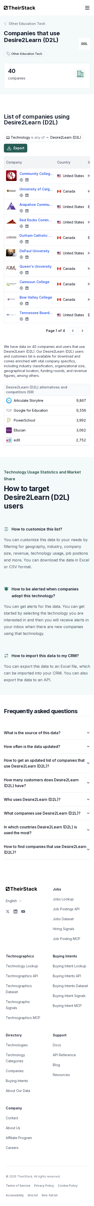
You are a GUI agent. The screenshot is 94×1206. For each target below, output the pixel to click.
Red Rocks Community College (36, 220)
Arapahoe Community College (36, 204)
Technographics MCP (23, 1018)
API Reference (64, 1055)
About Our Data (18, 1091)
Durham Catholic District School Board (36, 235)
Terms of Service (18, 1185)
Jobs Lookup (63, 899)
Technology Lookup (22, 966)
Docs (57, 1045)
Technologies (17, 1045)
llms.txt (33, 1195)
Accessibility (15, 1195)
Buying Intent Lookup (69, 966)
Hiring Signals (63, 929)
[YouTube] (23, 911)
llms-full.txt (50, 1195)
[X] (8, 911)
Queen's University (36, 266)
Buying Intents (17, 1081)
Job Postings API (66, 909)
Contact (12, 1118)
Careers (12, 1148)
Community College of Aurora (36, 174)
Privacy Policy (44, 1185)
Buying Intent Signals (69, 996)
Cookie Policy (68, 1185)
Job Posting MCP (66, 939)
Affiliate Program (19, 1138)
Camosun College (34, 282)
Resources (61, 1075)
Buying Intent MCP (67, 1006)
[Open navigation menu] (87, 8)
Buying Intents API (67, 976)
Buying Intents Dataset (70, 986)
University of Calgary (36, 189)
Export (18, 148)
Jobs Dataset (63, 919)
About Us (13, 1128)
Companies (15, 1071)
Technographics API (22, 976)
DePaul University (34, 251)
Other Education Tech (27, 24)
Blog (56, 1065)
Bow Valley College (36, 297)
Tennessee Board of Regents (36, 313)
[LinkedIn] (15, 911)
